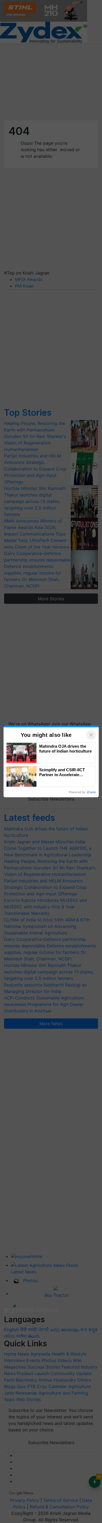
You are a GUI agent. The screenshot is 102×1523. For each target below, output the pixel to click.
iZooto (91, 792)
